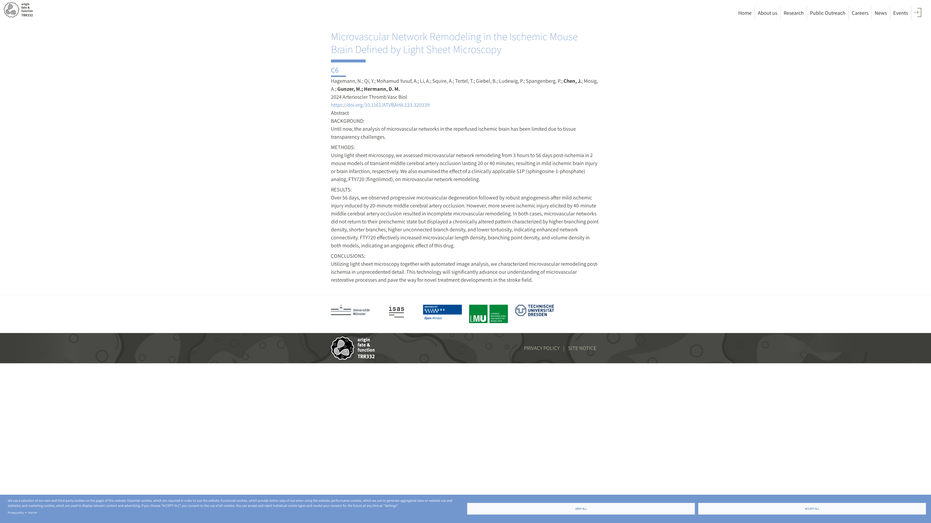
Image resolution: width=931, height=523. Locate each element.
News (881, 12)
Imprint (32, 512)
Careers (860, 12)
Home (745, 12)
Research (794, 12)
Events (900, 12)
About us (767, 12)
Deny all (581, 508)
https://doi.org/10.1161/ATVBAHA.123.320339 (380, 104)
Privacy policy (16, 512)
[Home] (20, 9)
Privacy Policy (542, 348)
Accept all (812, 508)
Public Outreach (827, 12)
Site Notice (582, 348)
